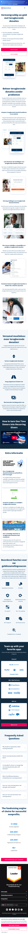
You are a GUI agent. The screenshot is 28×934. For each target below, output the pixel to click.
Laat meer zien (24, 922)
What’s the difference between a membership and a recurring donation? (12, 777)
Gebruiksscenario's (7, 895)
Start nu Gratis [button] (14, 49)
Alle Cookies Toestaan (14, 925)
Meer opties (4, 932)
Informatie (4, 891)
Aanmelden (15, 4)
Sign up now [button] (14, 725)
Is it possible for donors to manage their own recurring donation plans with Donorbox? (13, 766)
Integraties (4, 899)
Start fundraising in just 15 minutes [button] (14, 859)
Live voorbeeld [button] (14, 54)
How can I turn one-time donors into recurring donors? (12, 795)
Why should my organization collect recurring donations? (12, 747)
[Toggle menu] (24, 8)
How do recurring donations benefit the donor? (13, 756)
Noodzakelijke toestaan (14, 929)
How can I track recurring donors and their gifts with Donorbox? (12, 786)
